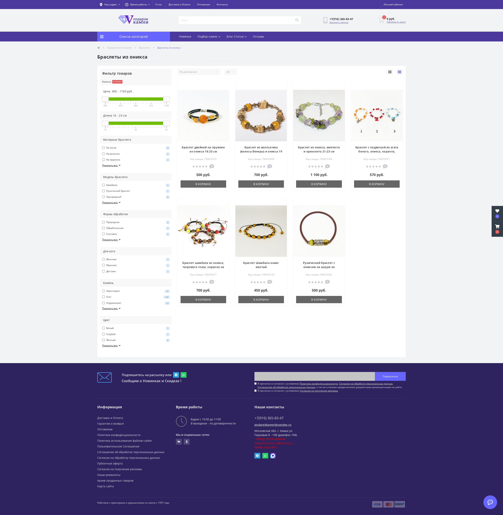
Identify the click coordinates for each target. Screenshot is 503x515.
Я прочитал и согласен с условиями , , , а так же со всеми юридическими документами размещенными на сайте (330, 385)
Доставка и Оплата (179, 4)
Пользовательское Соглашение (118, 446)
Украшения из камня (119, 47)
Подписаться (390, 376)
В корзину (203, 184)
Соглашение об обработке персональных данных (130, 452)
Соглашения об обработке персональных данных (286, 387)
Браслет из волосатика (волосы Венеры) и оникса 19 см (261, 151)
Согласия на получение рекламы (319, 390)
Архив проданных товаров (115, 480)
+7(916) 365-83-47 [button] (269, 418)
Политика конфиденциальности (118, 435)
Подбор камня (207, 36)
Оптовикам (203, 4)
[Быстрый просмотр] (223, 93)
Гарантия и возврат (110, 423)
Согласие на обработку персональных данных (128, 458)
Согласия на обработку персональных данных (366, 383)
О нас (158, 4)
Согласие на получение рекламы (119, 469)
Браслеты (144, 47)
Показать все (110, 165)
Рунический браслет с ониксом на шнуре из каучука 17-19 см (319, 267)
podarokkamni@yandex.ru (273, 425)
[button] (137, 4)
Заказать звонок (338, 22)
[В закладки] (223, 86)
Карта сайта (105, 486)
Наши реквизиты (108, 475)
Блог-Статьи (235, 36)
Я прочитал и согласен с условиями (298, 390)
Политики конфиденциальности (319, 383)
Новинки (185, 36)
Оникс (117, 81)
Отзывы (258, 36)
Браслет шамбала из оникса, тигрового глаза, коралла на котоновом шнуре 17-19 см (203, 267)
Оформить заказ (396, 22)
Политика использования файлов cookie (124, 440)
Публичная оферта (110, 463)
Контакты (222, 4)
